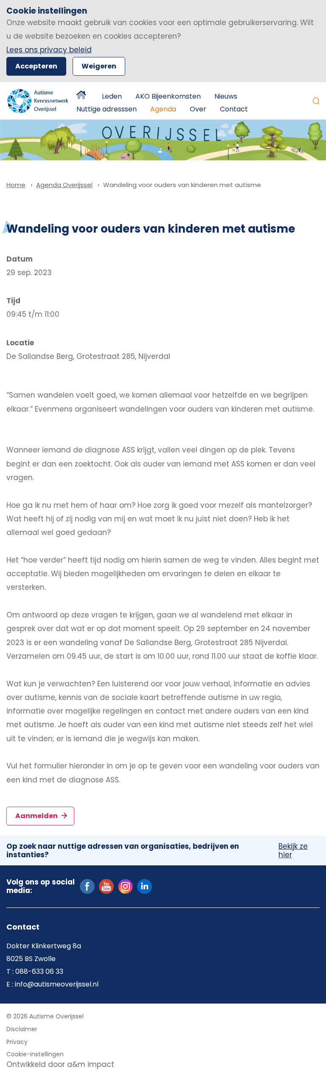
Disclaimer (21, 1029)
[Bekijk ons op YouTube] (106, 886)
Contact (234, 109)
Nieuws (225, 96)
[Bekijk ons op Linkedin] (144, 886)
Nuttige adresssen (106, 109)
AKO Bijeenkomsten (168, 96)
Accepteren (36, 66)
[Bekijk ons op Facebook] (87, 886)
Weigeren (99, 66)
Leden (112, 96)
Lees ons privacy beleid (49, 50)
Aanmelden (37, 816)
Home (82, 96)
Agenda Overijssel (64, 184)
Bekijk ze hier (293, 850)
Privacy (17, 1042)
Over (198, 109)
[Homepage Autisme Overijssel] (38, 100)
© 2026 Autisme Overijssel (45, 1016)
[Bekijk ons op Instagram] (125, 886)
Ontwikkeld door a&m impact (60, 1064)
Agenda (163, 109)
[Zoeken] (316, 100)
